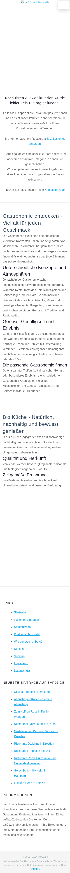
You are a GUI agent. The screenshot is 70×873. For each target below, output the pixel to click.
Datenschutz (22, 670)
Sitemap (19, 656)
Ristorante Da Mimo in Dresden (34, 743)
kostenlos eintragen (26, 619)
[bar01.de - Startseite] (35, 2)
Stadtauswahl (22, 626)
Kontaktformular (55, 189)
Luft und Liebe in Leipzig (29, 782)
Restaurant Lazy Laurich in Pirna (35, 723)
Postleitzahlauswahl (27, 634)
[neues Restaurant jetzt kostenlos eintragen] (64, 4)
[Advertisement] (35, 46)
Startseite (20, 612)
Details (36, 869)
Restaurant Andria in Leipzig (32, 750)
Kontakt (19, 648)
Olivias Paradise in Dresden (32, 691)
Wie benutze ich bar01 (28, 641)
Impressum (21, 663)
